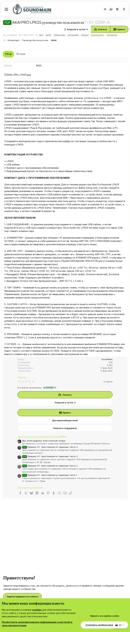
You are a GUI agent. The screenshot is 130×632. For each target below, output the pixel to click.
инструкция (73, 35)
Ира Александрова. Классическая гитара (43, 440)
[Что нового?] (124, 9)
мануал (84, 35)
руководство (97, 35)
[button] (117, 9)
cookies (37, 609)
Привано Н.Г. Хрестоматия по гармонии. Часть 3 (50, 456)
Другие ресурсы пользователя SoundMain (42, 436)
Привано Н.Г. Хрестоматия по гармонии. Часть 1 (50, 475)
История (20, 54)
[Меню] (6, 9)
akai (41, 35)
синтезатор (112, 35)
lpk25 (48, 35)
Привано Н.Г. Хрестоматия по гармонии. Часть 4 (50, 447)
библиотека (59, 35)
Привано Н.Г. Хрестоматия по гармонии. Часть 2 (50, 465)
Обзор (8, 54)
